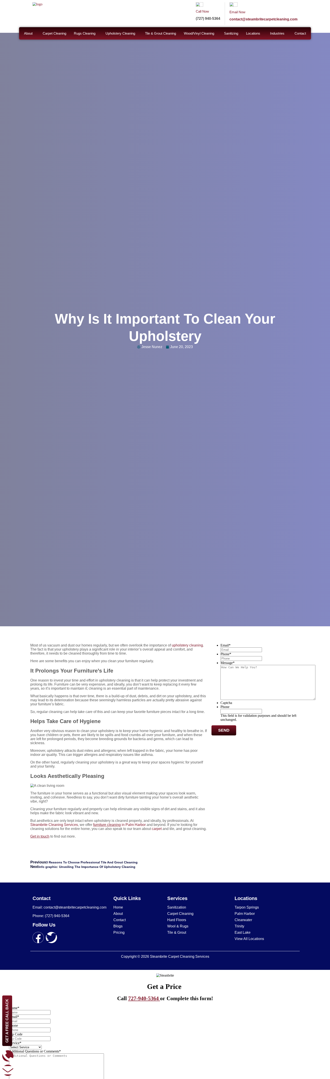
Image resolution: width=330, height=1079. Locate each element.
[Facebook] (38, 937)
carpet (157, 829)
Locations (253, 33)
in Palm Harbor (119, 825)
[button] (29, 33)
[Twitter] (51, 937)
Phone (225, 654)
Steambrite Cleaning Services (54, 825)
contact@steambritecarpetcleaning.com (263, 19)
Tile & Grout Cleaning (160, 33)
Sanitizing (231, 33)
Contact (300, 33)
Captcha (226, 703)
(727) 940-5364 (208, 18)
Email (225, 645)
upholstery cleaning (187, 645)
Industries (277, 33)
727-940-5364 (144, 998)
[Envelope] (7, 1070)
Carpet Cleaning (54, 33)
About (28, 33)
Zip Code (15, 1034)
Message (227, 663)
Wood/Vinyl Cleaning (199, 33)
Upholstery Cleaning (120, 33)
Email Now (237, 12)
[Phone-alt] (7, 1055)
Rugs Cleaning (84, 33)
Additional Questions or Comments (35, 1051)
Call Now (202, 11)
